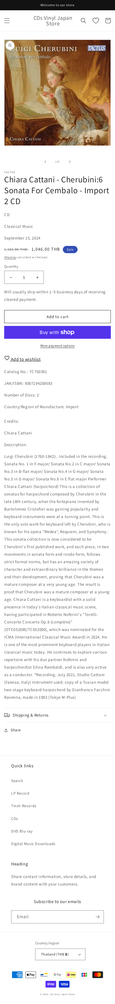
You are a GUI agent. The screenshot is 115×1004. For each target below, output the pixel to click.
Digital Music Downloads (33, 843)
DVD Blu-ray (22, 831)
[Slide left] (45, 162)
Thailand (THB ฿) (55, 954)
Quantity (11, 266)
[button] (7, 20)
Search (17, 780)
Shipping (10, 257)
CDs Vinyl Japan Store (62, 994)
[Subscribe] (97, 916)
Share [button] (16, 729)
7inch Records (24, 805)
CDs (14, 818)
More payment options (57, 345)
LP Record (20, 793)
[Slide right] (70, 162)
